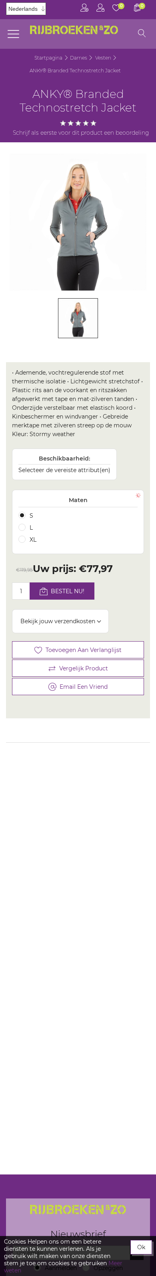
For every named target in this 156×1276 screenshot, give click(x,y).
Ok (141, 1247)
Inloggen (100, 9)
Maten (78, 500)
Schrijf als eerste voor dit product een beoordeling (81, 132)
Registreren (84, 9)
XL (33, 539)
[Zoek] (142, 34)
